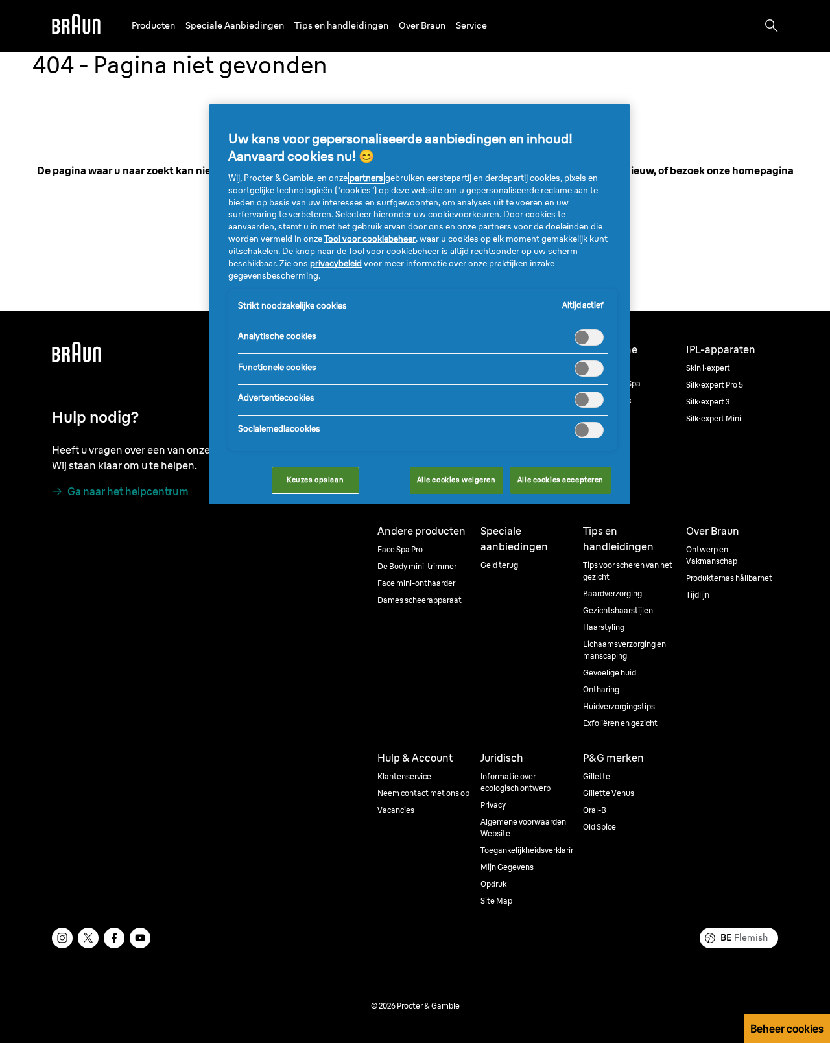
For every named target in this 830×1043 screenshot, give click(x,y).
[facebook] (114, 938)
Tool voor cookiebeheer (370, 239)
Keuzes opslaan (315, 479)
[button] (153, 25)
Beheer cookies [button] (787, 1028)
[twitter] (88, 938)
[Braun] (76, 26)
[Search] (771, 25)
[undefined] (76, 26)
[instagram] (62, 938)
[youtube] (140, 938)
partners (366, 178)
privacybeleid (336, 263)
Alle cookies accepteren (560, 479)
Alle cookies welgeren (456, 479)
